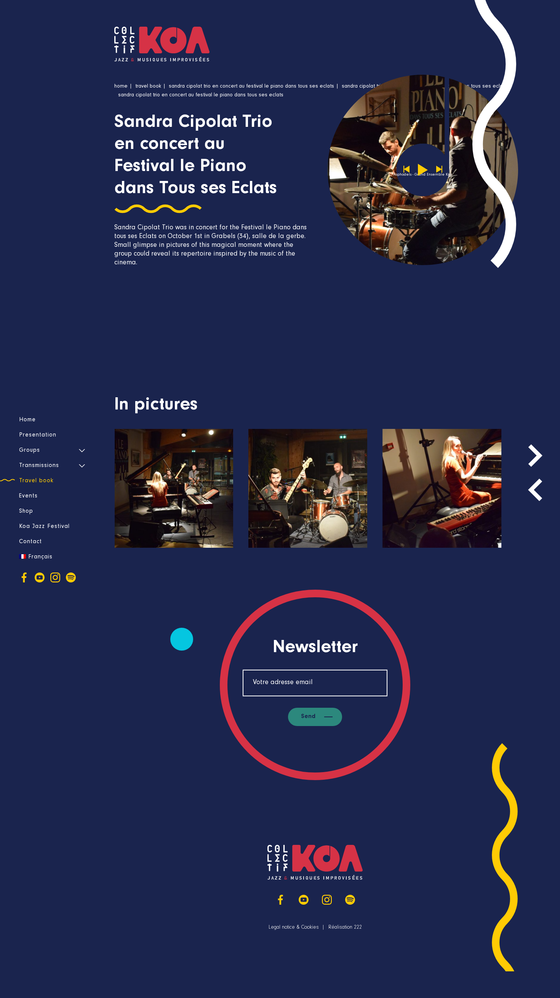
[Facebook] (24, 577)
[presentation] (535, 489)
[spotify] (71, 577)
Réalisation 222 (345, 928)
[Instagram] (55, 577)
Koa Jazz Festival (44, 527)
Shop (26, 512)
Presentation (37, 435)
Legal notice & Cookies (294, 928)
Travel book (36, 481)
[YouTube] (40, 577)
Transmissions (39, 466)
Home (27, 420)
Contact (30, 542)
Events (28, 496)
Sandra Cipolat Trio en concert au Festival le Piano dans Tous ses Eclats (251, 87)
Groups (29, 451)
